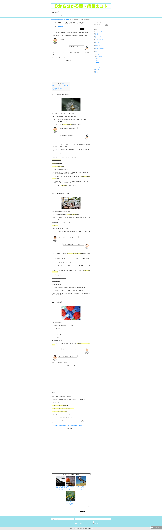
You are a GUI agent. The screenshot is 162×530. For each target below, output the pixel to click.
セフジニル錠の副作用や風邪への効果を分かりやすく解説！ (70, 503)
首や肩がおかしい (98, 72)
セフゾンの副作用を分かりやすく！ (60, 87)
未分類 (96, 40)
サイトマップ (55, 15)
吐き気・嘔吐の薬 (99, 56)
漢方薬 (96, 43)
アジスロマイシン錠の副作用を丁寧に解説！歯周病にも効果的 (60, 488)
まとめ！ (54, 89)
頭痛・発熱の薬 (98, 67)
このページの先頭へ (156, 527)
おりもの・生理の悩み (99, 31)
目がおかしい (97, 45)
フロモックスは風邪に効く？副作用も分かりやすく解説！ (80, 488)
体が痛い (96, 33)
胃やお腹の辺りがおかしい (99, 48)
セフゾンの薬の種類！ (57, 88)
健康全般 (96, 34)
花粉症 (96, 51)
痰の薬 (97, 60)
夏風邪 (96, 37)
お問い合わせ (62, 15)
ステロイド (98, 54)
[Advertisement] (71, 69)
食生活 (96, 71)
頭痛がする (97, 69)
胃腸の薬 (97, 64)
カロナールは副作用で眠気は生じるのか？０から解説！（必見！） (68, 425)
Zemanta (89, 506)
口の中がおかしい (98, 36)
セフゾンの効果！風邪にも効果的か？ (60, 85)
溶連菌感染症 (97, 42)
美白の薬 (97, 62)
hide (63, 83)
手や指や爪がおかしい (99, 39)
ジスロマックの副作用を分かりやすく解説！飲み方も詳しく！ (70, 488)
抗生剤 (60, 26)
